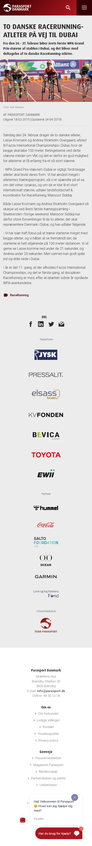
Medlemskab (48, 772)
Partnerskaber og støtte (48, 778)
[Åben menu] (84, 7)
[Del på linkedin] (41, 324)
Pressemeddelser (48, 758)
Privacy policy (48, 740)
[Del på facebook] (30, 324)
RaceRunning (19, 295)
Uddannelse (48, 785)
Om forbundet (48, 714)
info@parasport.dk (51, 691)
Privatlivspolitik (48, 734)
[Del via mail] (61, 324)
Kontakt (48, 727)
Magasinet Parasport (48, 765)
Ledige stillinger (48, 720)
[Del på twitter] (51, 324)
